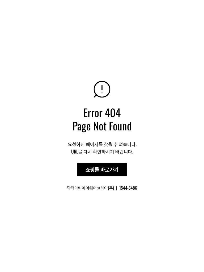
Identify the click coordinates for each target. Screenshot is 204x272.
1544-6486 (128, 188)
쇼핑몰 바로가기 (102, 170)
